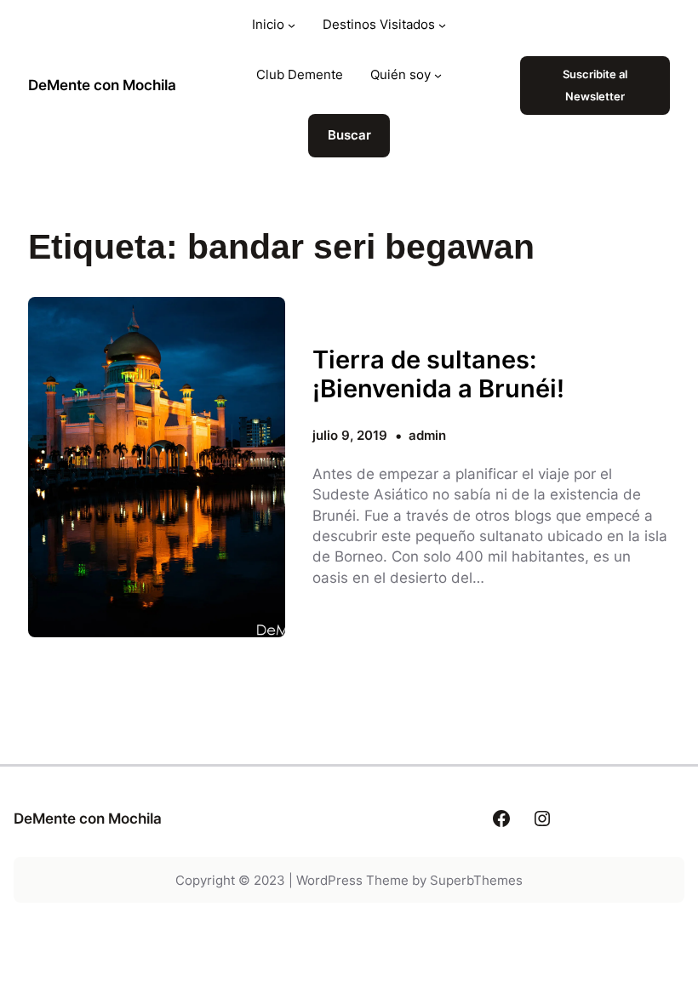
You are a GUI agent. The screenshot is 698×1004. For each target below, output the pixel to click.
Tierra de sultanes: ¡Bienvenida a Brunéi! (438, 374)
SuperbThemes (476, 880)
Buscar (349, 135)
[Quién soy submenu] (438, 75)
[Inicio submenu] (291, 25)
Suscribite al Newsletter (595, 85)
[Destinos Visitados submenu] (442, 25)
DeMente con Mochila (102, 85)
